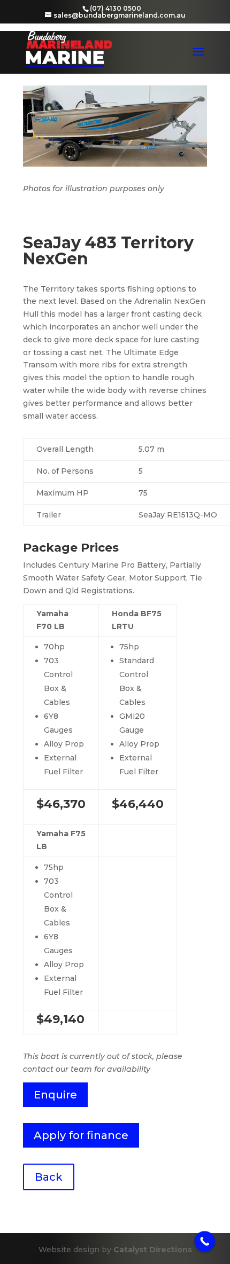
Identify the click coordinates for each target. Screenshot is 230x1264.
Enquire (55, 1094)
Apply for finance (81, 1135)
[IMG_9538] (115, 164)
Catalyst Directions (152, 1249)
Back (49, 1177)
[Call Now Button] (204, 1241)
